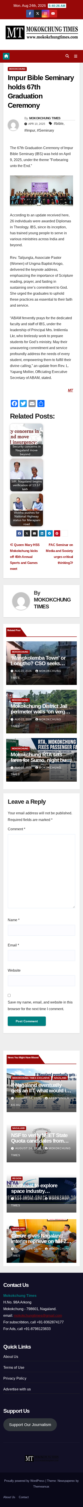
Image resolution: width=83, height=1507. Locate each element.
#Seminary (45, 130)
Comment (16, 829)
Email (13, 945)
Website (14, 970)
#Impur (29, 130)
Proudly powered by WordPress (24, 1480)
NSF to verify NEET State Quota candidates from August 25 (39, 1140)
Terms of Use (13, 1367)
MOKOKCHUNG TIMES (44, 118)
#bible (59, 123)
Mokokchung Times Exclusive (31, 1078)
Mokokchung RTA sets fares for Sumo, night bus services (40, 760)
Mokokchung (17, 69)
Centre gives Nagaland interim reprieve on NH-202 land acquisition (41, 1241)
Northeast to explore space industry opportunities (34, 1190)
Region (16, 1178)
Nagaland (60, 1078)
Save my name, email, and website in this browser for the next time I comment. (40, 1005)
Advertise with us (17, 1389)
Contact (24, 1497)
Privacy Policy (14, 1378)
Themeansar (41, 1486)
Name (13, 920)
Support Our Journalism (30, 1424)
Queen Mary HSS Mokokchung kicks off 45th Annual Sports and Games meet (25, 557)
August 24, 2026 (28, 1098)
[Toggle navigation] (76, 56)
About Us (10, 1357)
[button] (67, 56)
